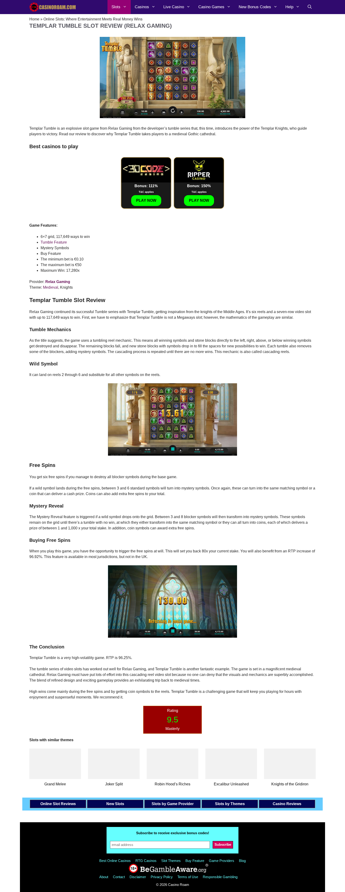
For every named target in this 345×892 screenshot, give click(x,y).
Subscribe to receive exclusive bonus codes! (172, 833)
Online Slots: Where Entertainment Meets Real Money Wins (92, 19)
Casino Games (211, 7)
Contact (119, 877)
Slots (115, 7)
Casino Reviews (287, 804)
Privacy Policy (162, 877)
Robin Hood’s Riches (172, 784)
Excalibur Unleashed (231, 784)
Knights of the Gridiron (289, 784)
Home (34, 19)
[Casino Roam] (52, 7)
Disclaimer (138, 877)
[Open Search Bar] (310, 7)
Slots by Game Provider (173, 804)
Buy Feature (194, 861)
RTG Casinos (146, 861)
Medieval (50, 287)
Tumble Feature (54, 242)
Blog (242, 861)
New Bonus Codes (255, 7)
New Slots (115, 804)
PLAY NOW (146, 200)
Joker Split (114, 784)
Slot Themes (171, 861)
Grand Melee (55, 784)
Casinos (142, 7)
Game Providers (221, 861)
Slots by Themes (230, 804)
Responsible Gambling (220, 877)
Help (289, 7)
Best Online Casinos (115, 861)
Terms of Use (187, 877)
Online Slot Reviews (58, 804)
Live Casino (173, 7)
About (103, 877)
